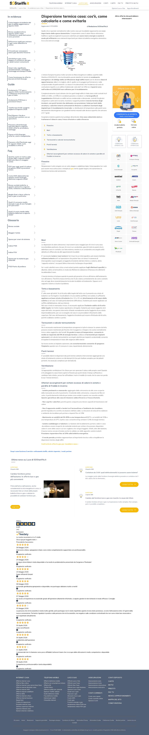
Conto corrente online (95, 698)
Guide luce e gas (73, 692)
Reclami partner (120, 720)
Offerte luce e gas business (77, 687)
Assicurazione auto (94, 681)
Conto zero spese (94, 696)
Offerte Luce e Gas (74, 681)
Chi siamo (17, 720)
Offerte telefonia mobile (52, 681)
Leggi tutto (15, 507)
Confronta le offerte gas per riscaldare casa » (59, 444)
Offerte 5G (47, 685)
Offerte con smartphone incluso (54, 683)
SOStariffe (13, 8)
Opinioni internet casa (23, 709)
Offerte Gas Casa (73, 685)
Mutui (110, 685)
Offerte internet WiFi (23, 689)
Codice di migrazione (23, 702)
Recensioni (30, 720)
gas (72, 169)
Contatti (74, 722)
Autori (23, 720)
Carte (111, 681)
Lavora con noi (131, 720)
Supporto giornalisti (41, 720)
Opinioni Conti (93, 701)
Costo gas (71, 700)
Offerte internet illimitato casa (26, 687)
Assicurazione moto (95, 683)
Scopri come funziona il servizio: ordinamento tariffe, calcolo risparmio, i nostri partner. (41, 451)
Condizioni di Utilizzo (68, 720)
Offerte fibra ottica (22, 683)
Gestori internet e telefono (25, 711)
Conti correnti (95, 693)
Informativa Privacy (82, 720)
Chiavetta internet (50, 700)
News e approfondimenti (119, 696)
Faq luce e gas (72, 694)
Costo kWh (71, 698)
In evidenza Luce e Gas (35, 8)
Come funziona (115, 703)
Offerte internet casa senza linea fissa (29, 685)
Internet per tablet (50, 698)
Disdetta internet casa (23, 704)
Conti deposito (115, 677)
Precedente (20, 542)
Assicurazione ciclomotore (97, 685)
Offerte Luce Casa (74, 683)
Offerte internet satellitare (24, 692)
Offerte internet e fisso (23, 696)
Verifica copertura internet (25, 706)
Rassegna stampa (54, 720)
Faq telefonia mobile (51, 696)
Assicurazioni (94, 677)
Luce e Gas (22, 8)
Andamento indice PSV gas (77, 706)
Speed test (19, 700)
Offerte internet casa (23, 681)
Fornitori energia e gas (75, 702)
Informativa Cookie (95, 720)
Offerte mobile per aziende (53, 689)
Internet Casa (22, 677)
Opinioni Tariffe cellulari (51, 692)
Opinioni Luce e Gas (118, 8)
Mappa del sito (114, 699)
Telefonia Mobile (51, 677)
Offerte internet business (24, 698)
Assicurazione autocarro (96, 687)
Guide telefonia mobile (51, 694)
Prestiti (111, 688)
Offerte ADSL (20, 694)
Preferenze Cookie (108, 720)
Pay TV (111, 692)
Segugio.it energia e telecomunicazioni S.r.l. (36, 730)
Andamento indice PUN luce (77, 704)
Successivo (29, 542)
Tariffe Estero (48, 687)
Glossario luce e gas (74, 696)
